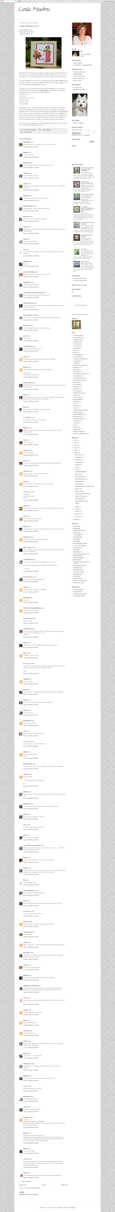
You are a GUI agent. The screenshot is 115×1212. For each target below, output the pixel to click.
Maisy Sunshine (79, 491)
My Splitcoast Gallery (79, 89)
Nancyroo (26, 195)
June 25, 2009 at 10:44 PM (31, 895)
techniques (76, 420)
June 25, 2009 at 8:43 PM (30, 798)
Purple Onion (77, 397)
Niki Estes (26, 216)
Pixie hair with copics (79, 72)
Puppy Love (78, 488)
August (77, 464)
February (78, 514)
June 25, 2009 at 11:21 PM (31, 905)
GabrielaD (26, 162)
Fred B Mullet (77, 354)
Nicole (25, 653)
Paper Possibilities (78, 557)
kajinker (62, 113)
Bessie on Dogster (78, 123)
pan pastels (76, 384)
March (77, 511)
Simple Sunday (79, 484)
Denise (25, 367)
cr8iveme (26, 774)
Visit (80, 314)
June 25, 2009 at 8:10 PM (30, 768)
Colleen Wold (27, 382)
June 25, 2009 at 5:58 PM (30, 684)
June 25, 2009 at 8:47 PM (30, 808)
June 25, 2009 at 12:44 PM (31, 276)
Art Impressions (77, 335)
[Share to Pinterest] (50, 130)
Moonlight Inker (77, 552)
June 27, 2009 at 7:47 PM (30, 1111)
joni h (25, 336)
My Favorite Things (78, 380)
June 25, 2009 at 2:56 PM (30, 444)
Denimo (25, 868)
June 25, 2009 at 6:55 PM (30, 725)
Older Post (64, 1185)
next (45, 123)
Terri (24, 249)
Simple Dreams (77, 567)
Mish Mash (76, 549)
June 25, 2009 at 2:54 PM (30, 434)
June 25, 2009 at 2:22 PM (30, 401)
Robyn (25, 752)
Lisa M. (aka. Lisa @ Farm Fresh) (33, 292)
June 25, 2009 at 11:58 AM (31, 190)
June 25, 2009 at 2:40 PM (30, 422)
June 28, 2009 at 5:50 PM (30, 1153)
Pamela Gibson (28, 618)
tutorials (75, 427)
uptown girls (76, 429)
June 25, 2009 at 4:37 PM (30, 623)
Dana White (26, 142)
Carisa (25, 998)
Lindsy (25, 183)
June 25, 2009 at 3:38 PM (30, 531)
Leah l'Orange (27, 559)
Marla (25, 1020)
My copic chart (77, 87)
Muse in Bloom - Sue (29, 315)
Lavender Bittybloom (81, 471)
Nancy (25, 395)
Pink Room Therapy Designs (32, 608)
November (78, 457)
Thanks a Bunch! (80, 498)
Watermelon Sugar (78, 582)
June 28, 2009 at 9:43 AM (30, 1143)
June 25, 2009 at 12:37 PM (31, 266)
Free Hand (84, 249)
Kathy (25, 814)
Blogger (73, 1207)
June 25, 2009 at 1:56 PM (30, 340)
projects (75, 395)
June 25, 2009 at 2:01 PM (30, 351)
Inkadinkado (76, 361)
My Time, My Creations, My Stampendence (81, 554)
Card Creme (76, 532)
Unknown (26, 450)
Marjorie (25, 428)
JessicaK (26, 1030)
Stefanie (25, 791)
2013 (75, 443)
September (78, 462)
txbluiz (25, 942)
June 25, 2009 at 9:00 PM (30, 819)
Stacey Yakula (77, 412)
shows (75, 408)
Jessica (25, 1041)
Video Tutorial (77, 80)
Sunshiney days (79, 481)
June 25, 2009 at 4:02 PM (30, 571)
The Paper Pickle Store (80, 280)
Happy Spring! (85, 261)
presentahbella (44, 90)
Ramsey (25, 975)
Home (44, 1185)
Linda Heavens (34, 10)
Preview (74, 135)
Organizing (76, 382)
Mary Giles (26, 325)
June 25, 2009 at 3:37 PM (30, 521)
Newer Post (23, 1185)
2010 (75, 450)
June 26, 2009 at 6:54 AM (30, 947)
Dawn (25, 460)
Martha (25, 1148)
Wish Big (65, 111)
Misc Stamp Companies (80, 373)
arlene (25, 1107)
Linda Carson (27, 932)
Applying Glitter (77, 74)
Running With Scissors (79, 565)
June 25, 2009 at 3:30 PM (30, 500)
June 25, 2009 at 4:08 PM (30, 581)
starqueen (26, 1117)
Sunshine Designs (78, 418)
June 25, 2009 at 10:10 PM (31, 874)
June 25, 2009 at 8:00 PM (30, 746)
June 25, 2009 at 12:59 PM (31, 297)
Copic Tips (76, 346)
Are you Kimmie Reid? (87, 194)
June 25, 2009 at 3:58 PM (30, 554)
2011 (75, 447)
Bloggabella (76, 528)
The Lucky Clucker (78, 572)
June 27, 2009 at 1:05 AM (30, 1080)
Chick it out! (78, 474)
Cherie (25, 505)
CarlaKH (25, 679)
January (77, 516)
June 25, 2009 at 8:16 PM (30, 786)
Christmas (76, 341)
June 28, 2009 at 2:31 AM (30, 1127)
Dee (24, 407)
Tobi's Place (76, 576)
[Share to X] (46, 130)
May (76, 506)
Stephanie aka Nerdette (30, 985)
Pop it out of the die (79, 76)
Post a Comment (26, 1181)
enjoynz (61, 1207)
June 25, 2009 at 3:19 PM (30, 486)
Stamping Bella (28, 132)
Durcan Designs (78, 537)
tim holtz (75, 423)
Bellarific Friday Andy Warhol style (84, 486)
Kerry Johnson (27, 577)
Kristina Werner (77, 547)
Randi (25, 689)
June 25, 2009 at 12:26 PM (31, 221)
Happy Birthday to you (81, 479)
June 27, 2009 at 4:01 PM (30, 1101)
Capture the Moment (79, 530)
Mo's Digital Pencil (78, 378)
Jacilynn (25, 173)
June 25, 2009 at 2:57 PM (30, 455)
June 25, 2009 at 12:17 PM (31, 200)
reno (74, 403)
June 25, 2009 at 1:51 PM (30, 320)
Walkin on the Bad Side (80, 580)
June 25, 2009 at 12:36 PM (31, 256)
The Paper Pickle (78, 589)
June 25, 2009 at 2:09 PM (30, 361)
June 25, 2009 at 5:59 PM (30, 694)
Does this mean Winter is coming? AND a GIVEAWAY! (87, 169)
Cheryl (25, 587)
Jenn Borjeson (27, 346)
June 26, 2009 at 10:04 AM (31, 980)
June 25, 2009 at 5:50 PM (30, 673)
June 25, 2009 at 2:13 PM (30, 389)
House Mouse (77, 356)
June (77, 469)
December (78, 455)
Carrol (25, 356)
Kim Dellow (26, 1096)
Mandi (25, 901)
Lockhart (75, 369)
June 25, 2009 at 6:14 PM (30, 704)
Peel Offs (76, 388)
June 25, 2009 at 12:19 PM (31, 211)
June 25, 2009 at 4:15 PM (30, 592)
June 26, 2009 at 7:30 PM (30, 1070)
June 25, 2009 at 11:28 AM (31, 167)
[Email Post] (39, 129)
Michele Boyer (27, 764)
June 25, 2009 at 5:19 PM (30, 658)
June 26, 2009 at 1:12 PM (30, 1035)
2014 (75, 440)
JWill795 (25, 261)
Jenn (24, 516)
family (75, 352)
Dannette (26, 921)
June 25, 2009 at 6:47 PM (30, 715)
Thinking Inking (77, 574)
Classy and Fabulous (81, 496)
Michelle (25, 1075)
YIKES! (77, 503)
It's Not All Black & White (80, 543)
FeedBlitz (87, 135)
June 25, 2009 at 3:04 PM (30, 465)
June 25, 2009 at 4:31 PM (30, 602)
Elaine (25, 642)
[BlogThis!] (44, 130)
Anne (25, 440)
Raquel (25, 700)
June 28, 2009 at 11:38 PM (31, 1177)
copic (46, 92)
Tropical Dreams (78, 578)
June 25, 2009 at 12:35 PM (31, 233)
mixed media (77, 376)
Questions (76, 401)
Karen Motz (26, 952)
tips (74, 425)
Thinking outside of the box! (83, 493)
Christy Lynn (27, 1063)
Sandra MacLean (28, 303)
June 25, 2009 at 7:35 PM (30, 735)
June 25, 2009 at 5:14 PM (30, 647)
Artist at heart (77, 339)
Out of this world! (80, 476)
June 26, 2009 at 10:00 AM (31, 969)
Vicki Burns (26, 282)
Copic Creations (78, 63)
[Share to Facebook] (48, 130)
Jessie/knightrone (28, 890)
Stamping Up (77, 416)
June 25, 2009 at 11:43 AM (31, 178)
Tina (24, 880)
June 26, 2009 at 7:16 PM (30, 1058)
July (76, 467)
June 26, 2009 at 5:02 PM (30, 1047)
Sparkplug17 (27, 720)
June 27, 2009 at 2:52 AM (30, 1091)
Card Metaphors (78, 535)
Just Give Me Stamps (79, 545)
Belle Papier (76, 526)
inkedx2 (25, 1010)
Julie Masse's (37, 84)
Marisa (25, 526)
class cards (76, 344)
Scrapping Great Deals (79, 594)
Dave (74, 350)
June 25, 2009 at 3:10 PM (30, 476)
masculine (76, 371)
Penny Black (76, 391)
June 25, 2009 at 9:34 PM (30, 852)
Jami (24, 835)
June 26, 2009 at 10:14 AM (31, 992)
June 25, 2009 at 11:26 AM (31, 157)
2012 (75, 445)
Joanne (25, 965)
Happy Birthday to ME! (81, 501)
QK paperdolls (77, 399)
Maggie (25, 152)
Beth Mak (26, 597)
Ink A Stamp (76, 541)
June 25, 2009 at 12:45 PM (31, 287)
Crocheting (76, 348)
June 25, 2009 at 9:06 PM (30, 840)
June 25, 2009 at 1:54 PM (30, 330)
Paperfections (77, 559)
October (77, 459)
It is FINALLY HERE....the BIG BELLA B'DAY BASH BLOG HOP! (87, 209)
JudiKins (75, 363)
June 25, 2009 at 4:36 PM (30, 613)
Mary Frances (27, 547)
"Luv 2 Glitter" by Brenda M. (32, 845)
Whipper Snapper (78, 431)
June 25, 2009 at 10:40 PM (31, 885)
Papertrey (76, 386)
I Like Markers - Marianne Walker (82, 65)
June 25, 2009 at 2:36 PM (30, 412)
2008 (75, 519)
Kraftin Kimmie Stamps (79, 365)
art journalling (77, 337)
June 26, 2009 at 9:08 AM (30, 959)
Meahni (25, 1133)
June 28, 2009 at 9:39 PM (30, 1167)
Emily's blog (59, 80)
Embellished (76, 539)
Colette (25, 227)
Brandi (25, 857)
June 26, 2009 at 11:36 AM (31, 1004)
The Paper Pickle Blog (79, 278)
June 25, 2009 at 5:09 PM (30, 637)
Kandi (25, 1173)
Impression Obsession (79, 359)
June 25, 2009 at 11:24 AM (31, 147)
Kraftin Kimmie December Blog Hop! (87, 182)
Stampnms (26, 537)
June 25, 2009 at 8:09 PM (30, 758)
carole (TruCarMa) (28, 272)
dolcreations (27, 628)
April (24, 481)
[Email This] (43, 130)
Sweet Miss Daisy (78, 569)
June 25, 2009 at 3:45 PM (30, 541)
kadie (25, 239)
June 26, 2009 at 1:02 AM (30, 926)
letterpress (76, 367)
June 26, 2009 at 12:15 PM (31, 1025)
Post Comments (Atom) (33, 1188)
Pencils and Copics (78, 78)
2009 (75, 452)
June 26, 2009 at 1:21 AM (30, 936)
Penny (25, 710)
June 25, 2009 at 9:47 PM (30, 862)
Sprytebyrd (26, 804)
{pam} (25, 1053)
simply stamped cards (79, 410)
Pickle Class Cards (78, 393)
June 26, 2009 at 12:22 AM (31, 916)
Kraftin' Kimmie (28, 206)
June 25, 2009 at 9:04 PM (30, 829)
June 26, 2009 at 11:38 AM (31, 1014)
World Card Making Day (80, 433)
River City (76, 405)
